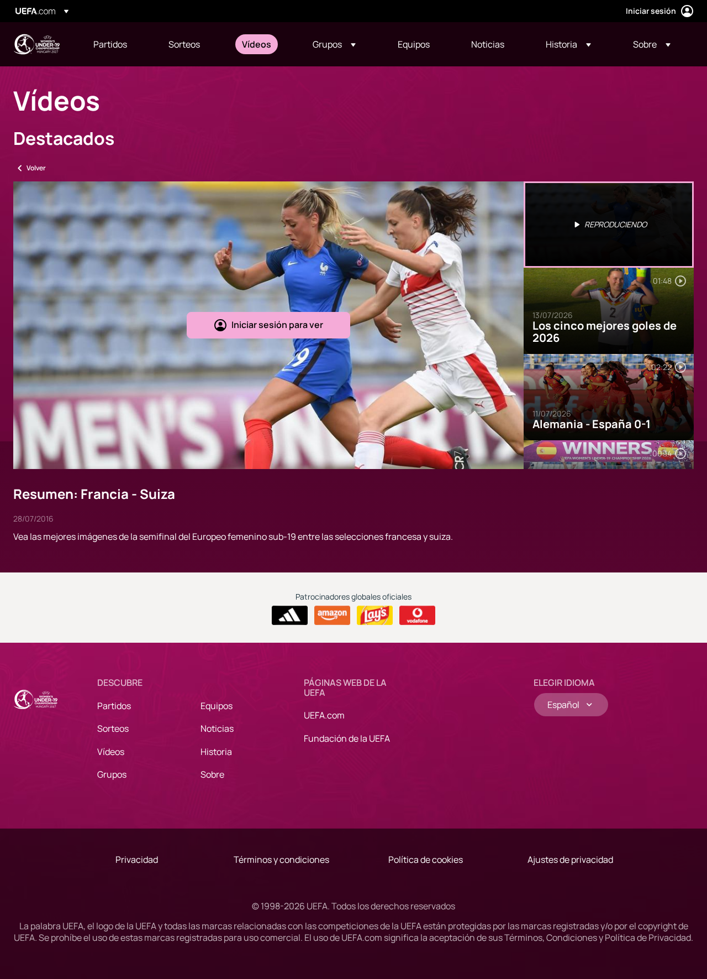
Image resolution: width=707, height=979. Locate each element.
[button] (334, 44)
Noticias (217, 728)
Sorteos (113, 728)
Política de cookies (425, 859)
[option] (609, 224)
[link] (110, 44)
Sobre (212, 774)
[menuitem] (117, 44)
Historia (216, 752)
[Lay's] (375, 616)
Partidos (114, 706)
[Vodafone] (417, 616)
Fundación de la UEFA (347, 738)
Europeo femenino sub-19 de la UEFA (36, 44)
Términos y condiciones (281, 859)
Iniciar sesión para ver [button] (277, 325)
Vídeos (110, 752)
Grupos (111, 774)
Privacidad (136, 859)
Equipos (217, 706)
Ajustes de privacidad (570, 859)
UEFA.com (324, 715)
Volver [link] (36, 168)
